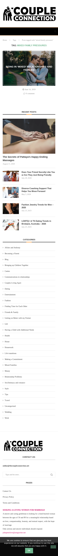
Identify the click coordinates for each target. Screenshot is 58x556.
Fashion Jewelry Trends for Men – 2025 (37, 206)
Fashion (8, 301)
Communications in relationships (17, 277)
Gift (6, 324)
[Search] (55, 31)
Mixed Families (11, 365)
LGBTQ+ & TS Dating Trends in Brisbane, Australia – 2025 (36, 222)
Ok (29, 551)
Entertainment (10, 295)
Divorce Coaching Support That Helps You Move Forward (36, 189)
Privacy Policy (8, 497)
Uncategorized (10, 406)
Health (7, 336)
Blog (6, 259)
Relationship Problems (13, 377)
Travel (7, 400)
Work (7, 418)
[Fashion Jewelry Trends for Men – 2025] (11, 208)
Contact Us (7, 491)
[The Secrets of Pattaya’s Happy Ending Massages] (29, 136)
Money (7, 371)
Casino (7, 271)
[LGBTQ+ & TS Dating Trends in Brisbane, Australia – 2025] (11, 225)
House (7, 342)
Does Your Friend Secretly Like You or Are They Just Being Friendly (38, 173)
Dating (7, 289)
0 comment (30, 94)
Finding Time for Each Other (16, 306)
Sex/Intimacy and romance (15, 383)
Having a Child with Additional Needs (19, 330)
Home (5, 40)
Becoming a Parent (12, 254)
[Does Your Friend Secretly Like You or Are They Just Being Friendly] (11, 176)
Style (7, 389)
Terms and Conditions (11, 503)
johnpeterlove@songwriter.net (14, 533)
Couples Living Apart (13, 283)
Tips (6, 394)
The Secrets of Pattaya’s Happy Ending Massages (25, 159)
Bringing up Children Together (16, 265)
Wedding (8, 412)
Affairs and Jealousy (12, 248)
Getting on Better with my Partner (18, 318)
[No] (53, 546)
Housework (9, 347)
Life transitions (10, 353)
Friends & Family (11, 312)
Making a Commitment (13, 359)
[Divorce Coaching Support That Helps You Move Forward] (11, 192)
